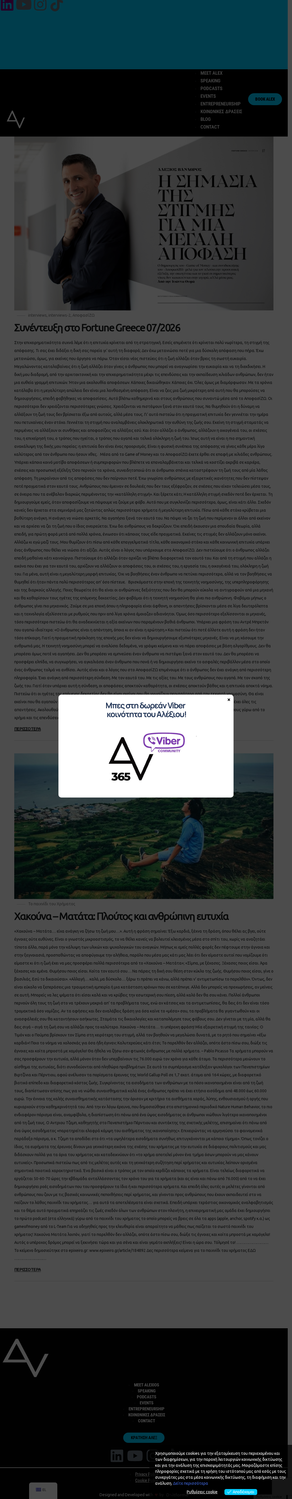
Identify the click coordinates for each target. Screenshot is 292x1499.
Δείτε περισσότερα (190, 1483)
